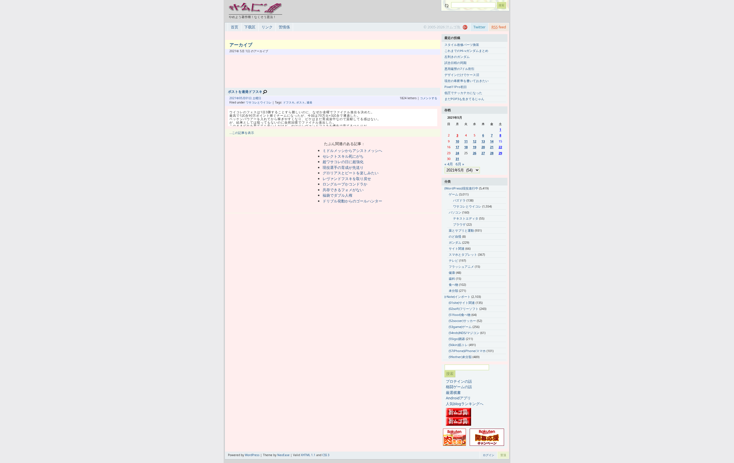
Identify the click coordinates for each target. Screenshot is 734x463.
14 (491, 141)
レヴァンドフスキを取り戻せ (347, 178)
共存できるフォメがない (343, 189)
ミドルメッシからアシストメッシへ (352, 150)
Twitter (479, 27)
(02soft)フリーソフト (464, 308)
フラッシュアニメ (461, 266)
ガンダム (455, 242)
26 (474, 153)
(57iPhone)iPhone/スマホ (467, 351)
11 (466, 141)
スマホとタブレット (463, 254)
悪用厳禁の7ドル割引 (459, 69)
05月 (242, 98)
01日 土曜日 (253, 98)
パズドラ (459, 200)
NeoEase (283, 455)
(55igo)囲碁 (457, 339)
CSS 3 (325, 455)
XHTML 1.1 (308, 455)
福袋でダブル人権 (337, 195)
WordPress (252, 455)
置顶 (503, 455)
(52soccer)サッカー (462, 321)
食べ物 (453, 284)
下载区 (249, 27)
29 (500, 153)
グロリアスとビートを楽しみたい (350, 172)
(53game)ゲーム (460, 327)
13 (483, 141)
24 (457, 153)
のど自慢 (455, 236)
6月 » (460, 164)
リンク (267, 27)
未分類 (453, 290)
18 (466, 147)
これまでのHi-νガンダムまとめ (466, 50)
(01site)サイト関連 (462, 302)
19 (474, 147)
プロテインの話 (459, 381)
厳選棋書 (453, 392)
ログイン (488, 455)
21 (491, 147)
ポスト (300, 102)
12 (474, 141)
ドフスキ (288, 102)
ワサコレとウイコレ (259, 102)
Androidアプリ (458, 398)
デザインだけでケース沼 (461, 75)
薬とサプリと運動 (461, 230)
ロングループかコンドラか (345, 184)
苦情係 (284, 27)
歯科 (452, 278)
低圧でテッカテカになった (463, 93)
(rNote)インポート (457, 296)
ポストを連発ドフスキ (245, 91)
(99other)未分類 (460, 357)
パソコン (455, 212)
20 (483, 147)
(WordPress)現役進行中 (461, 188)
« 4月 (448, 164)
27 (483, 153)
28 (491, 153)
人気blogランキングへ (464, 403)
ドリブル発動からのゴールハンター (352, 201)
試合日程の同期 (455, 62)
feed (498, 27)
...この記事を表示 (241, 132)
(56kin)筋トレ (458, 345)
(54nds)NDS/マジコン (464, 333)
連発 (309, 102)
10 (457, 141)
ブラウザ (459, 224)
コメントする (428, 98)
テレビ (453, 260)
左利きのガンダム (457, 56)
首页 (234, 27)
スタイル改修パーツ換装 (461, 44)
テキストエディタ (465, 218)
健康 (452, 272)
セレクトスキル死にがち (343, 156)
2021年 (234, 98)
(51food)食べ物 (460, 314)
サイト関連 (456, 248)
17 (457, 147)
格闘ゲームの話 (459, 386)
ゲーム (453, 194)
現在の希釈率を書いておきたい (466, 81)
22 (500, 147)
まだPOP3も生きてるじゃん (464, 99)
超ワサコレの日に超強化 (343, 161)
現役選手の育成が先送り (343, 167)
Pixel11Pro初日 (455, 87)
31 (457, 159)
